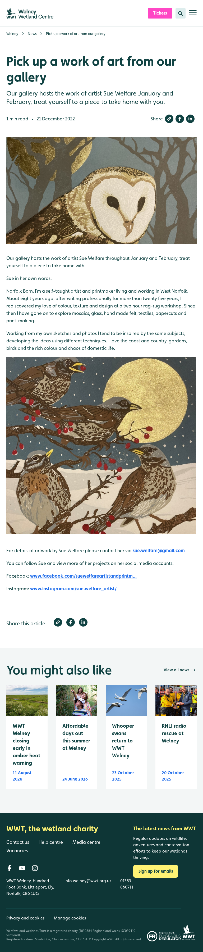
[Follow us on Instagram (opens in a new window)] (35, 868)
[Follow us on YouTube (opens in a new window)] (22, 868)
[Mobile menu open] (193, 15)
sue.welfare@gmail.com (159, 550)
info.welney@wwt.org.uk (88, 880)
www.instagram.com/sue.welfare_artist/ (73, 588)
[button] (169, 119)
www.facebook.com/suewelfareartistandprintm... (83, 576)
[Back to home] (189, 924)
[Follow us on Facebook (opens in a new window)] (9, 868)
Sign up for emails (156, 871)
